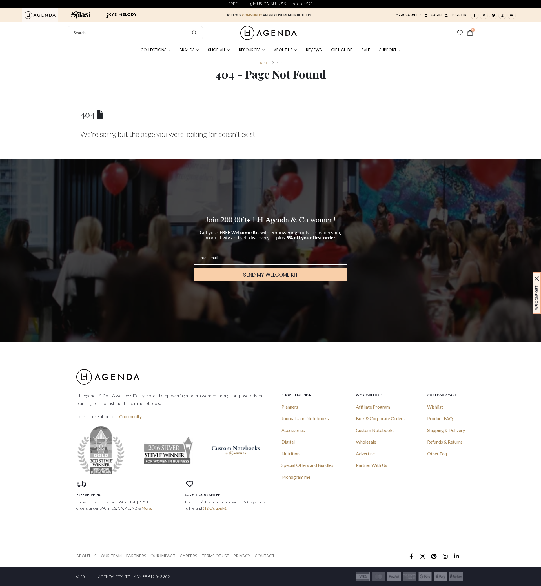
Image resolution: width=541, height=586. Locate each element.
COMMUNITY (252, 15)
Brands (187, 50)
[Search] (195, 32)
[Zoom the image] (40, 14)
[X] (484, 15)
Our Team (111, 555)
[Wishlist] (460, 33)
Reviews (314, 50)
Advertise (365, 453)
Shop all (217, 50)
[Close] (537, 278)
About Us (283, 50)
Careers (188, 555)
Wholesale (366, 441)
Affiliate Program (373, 406)
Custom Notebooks (375, 430)
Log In (436, 15)
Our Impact (163, 555)
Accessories (293, 430)
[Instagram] (502, 15)
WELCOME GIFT (536, 297)
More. (147, 508)
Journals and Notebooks (305, 418)
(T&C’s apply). (215, 508)
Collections (154, 50)
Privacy (241, 555)
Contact (265, 555)
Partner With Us (371, 465)
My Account (406, 15)
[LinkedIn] (512, 15)
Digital (288, 441)
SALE (366, 50)
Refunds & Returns (445, 441)
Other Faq (437, 453)
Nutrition (290, 453)
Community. (130, 416)
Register (459, 15)
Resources (250, 50)
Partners (136, 555)
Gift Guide (341, 50)
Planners (289, 406)
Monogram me (295, 477)
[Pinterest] (493, 15)
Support (387, 50)
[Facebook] (474, 15)
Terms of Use (215, 555)
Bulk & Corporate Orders (380, 418)
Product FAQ (440, 418)
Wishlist (435, 406)
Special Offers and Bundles (307, 465)
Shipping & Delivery (446, 430)
